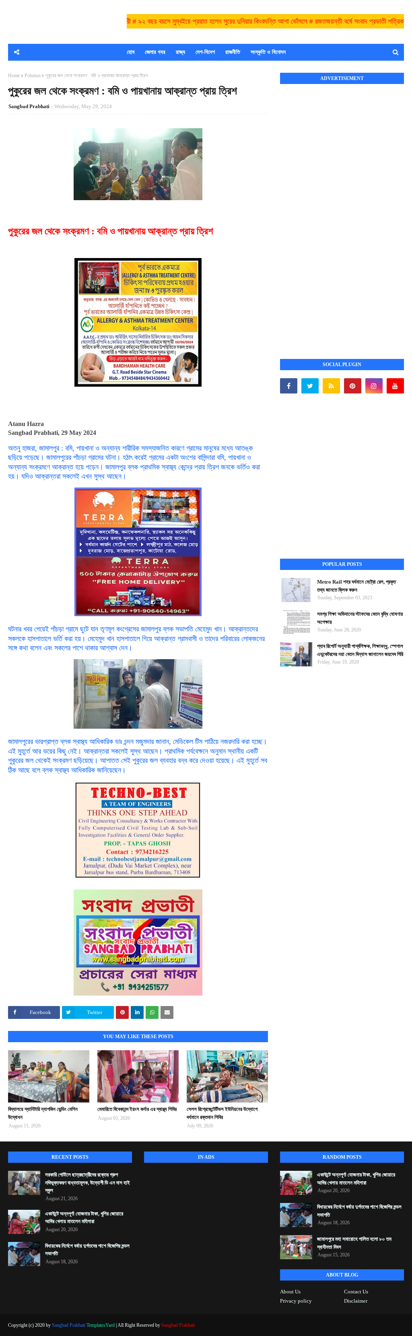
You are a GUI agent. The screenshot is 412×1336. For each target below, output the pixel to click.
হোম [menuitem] (130, 52)
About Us (290, 1292)
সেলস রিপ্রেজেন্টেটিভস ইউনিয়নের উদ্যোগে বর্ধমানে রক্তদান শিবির (222, 1113)
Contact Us (356, 1292)
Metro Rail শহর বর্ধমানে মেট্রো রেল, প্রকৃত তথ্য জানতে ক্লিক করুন (356, 586)
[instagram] (374, 385)
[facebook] (288, 385)
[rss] (331, 385)
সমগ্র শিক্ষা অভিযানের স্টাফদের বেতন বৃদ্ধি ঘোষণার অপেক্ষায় (360, 618)
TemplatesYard (101, 1325)
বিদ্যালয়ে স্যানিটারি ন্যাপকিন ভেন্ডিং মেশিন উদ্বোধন (43, 1113)
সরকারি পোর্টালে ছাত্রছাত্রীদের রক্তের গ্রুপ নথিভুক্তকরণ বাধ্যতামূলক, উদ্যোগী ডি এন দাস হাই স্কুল (87, 1182)
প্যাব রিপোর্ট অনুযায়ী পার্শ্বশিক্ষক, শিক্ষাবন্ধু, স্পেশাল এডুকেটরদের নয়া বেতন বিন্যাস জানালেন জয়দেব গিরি (360, 650)
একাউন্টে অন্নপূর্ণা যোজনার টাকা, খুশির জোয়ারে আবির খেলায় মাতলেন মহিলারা (84, 1218)
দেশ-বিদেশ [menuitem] (205, 52)
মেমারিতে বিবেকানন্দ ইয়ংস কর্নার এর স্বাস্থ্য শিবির (137, 1109)
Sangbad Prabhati (28, 106)
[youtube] (395, 385)
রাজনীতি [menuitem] (232, 52)
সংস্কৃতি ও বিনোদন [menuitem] (268, 52)
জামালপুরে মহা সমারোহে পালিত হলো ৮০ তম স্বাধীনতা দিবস (354, 1243)
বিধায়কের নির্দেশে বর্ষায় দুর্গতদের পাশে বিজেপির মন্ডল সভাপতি (87, 1250)
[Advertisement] (340, 212)
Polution (33, 75)
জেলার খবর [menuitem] (155, 52)
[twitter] (310, 385)
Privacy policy (296, 1301)
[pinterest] (352, 385)
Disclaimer (355, 1301)
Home (14, 75)
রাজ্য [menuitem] (180, 52)
